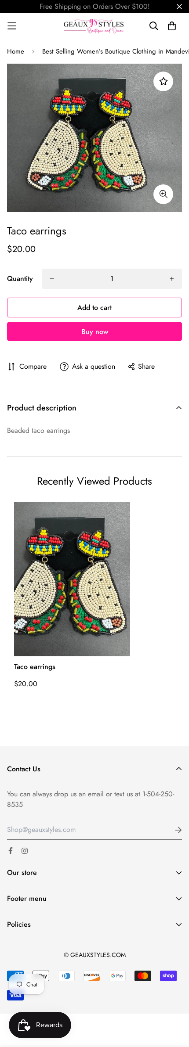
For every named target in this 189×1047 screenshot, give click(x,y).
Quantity (20, 278)
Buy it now (94, 331)
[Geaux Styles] (94, 26)
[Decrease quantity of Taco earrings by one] (52, 279)
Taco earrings (34, 667)
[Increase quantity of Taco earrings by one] (172, 279)
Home (15, 51)
